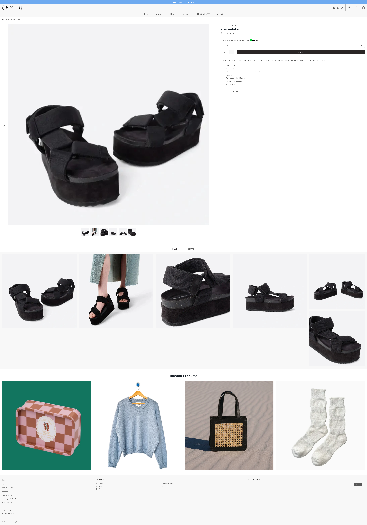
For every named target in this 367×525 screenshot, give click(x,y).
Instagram (101, 486)
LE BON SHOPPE (203, 14)
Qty (225, 52)
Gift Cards (220, 14)
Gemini (6, 522)
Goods (185, 14)
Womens (158, 14)
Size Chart (164, 489)
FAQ (162, 486)
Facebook (101, 483)
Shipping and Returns (167, 483)
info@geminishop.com (8, 513)
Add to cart (300, 52)
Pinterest (101, 489)
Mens (172, 14)
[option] (108, 124)
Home (145, 14)
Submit (358, 484)
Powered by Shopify (15, 522)
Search (163, 491)
